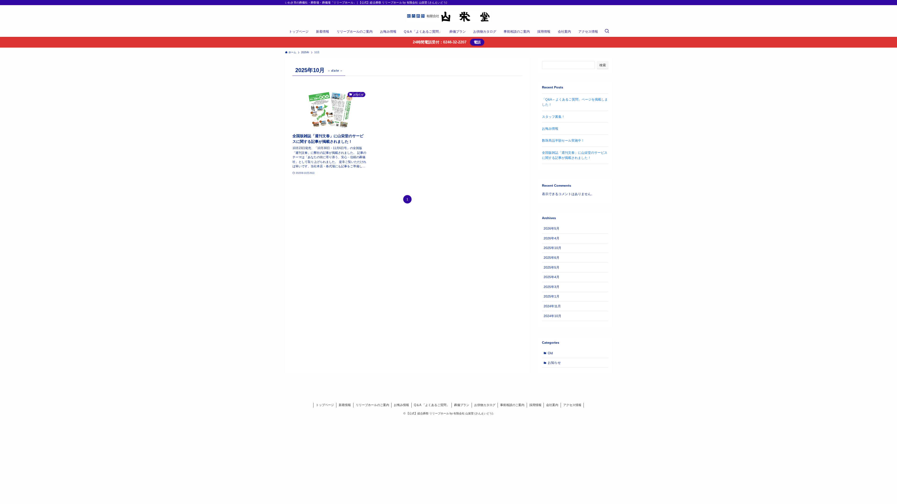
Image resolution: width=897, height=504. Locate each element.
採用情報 (535, 405)
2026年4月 (551, 238)
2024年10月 (552, 316)
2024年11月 (552, 306)
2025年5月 (551, 267)
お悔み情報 (550, 128)
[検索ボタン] (607, 31)
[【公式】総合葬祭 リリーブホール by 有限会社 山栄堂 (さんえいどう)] (448, 16)
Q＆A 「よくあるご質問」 (431, 405)
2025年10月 (552, 248)
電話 (477, 42)
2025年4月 (551, 277)
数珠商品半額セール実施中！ (563, 140)
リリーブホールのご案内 (372, 405)
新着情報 (345, 405)
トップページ (325, 405)
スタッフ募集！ (553, 117)
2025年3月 (551, 287)
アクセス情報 (572, 405)
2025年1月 (551, 296)
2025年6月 (551, 257)
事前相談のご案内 (512, 405)
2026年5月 (551, 228)
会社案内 (552, 405)
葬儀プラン (461, 405)
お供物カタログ (484, 405)
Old (550, 353)
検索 (602, 65)
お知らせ (554, 362)
